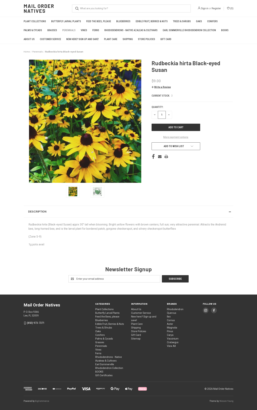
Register (216, 8)
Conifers (212, 21)
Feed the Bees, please (98, 21)
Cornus (171, 320)
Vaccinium (173, 338)
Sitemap (136, 338)
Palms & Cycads (33, 30)
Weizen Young (226, 401)
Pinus (170, 331)
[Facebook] (153, 156)
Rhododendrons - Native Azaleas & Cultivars (131, 30)
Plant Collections (35, 21)
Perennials (69, 30)
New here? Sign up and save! (82, 39)
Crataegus (173, 342)
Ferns (95, 30)
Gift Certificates (104, 375)
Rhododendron (175, 309)
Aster (170, 324)
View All (171, 346)
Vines (84, 30)
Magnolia (172, 327)
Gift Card (165, 39)
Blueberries (123, 21)
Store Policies (146, 39)
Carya (170, 335)
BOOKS (225, 30)
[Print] (166, 156)
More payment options (175, 137)
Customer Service (50, 39)
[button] (161, 87)
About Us (29, 39)
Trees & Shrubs (182, 21)
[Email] (160, 156)
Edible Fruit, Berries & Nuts (152, 21)
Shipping (128, 39)
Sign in (204, 8)
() (231, 8)
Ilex (169, 316)
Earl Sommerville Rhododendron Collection (189, 30)
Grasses (52, 30)
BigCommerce (42, 401)
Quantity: (157, 107)
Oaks (199, 21)
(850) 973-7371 (35, 322)
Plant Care (110, 39)
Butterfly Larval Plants (66, 21)
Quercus (171, 313)
